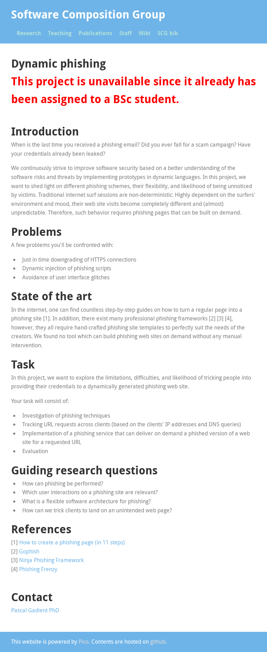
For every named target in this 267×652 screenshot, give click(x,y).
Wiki (145, 33)
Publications (95, 33)
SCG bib (167, 33)
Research (29, 33)
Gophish (29, 551)
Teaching (60, 33)
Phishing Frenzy (38, 569)
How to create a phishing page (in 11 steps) (72, 542)
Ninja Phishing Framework (51, 560)
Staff (125, 33)
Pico (84, 641)
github (157, 641)
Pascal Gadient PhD (35, 610)
